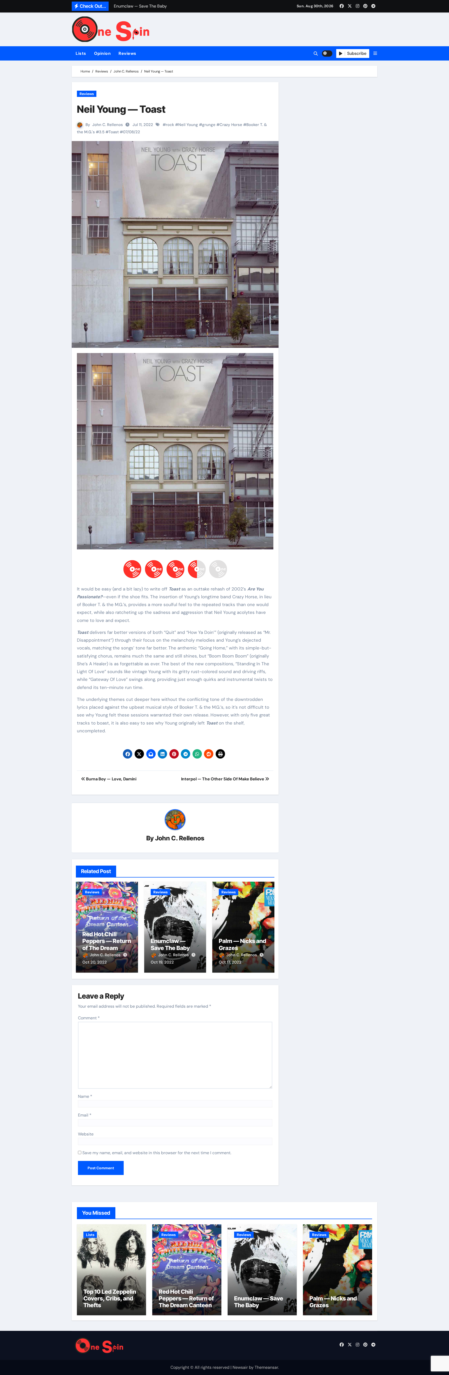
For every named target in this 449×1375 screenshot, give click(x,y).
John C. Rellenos (107, 124)
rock (170, 124)
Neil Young (188, 124)
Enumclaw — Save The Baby (170, 944)
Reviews (127, 53)
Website (86, 1134)
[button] (375, 53)
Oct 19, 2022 (162, 962)
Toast (114, 132)
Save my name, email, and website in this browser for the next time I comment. (156, 1152)
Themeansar (266, 1367)
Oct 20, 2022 (94, 962)
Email (84, 1115)
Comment (89, 1018)
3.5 (101, 132)
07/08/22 (131, 132)
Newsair (240, 1367)
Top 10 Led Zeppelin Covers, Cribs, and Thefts (109, 1298)
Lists (81, 53)
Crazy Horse (231, 124)
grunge (208, 124)
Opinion (102, 53)
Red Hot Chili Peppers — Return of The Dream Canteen (106, 944)
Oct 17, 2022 (230, 962)
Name (85, 1096)
